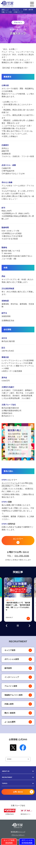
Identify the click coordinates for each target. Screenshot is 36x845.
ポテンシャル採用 (11, 659)
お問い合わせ (18, 792)
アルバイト (15, 9)
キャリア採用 (9, 650)
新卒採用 (8, 668)
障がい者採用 (9, 713)
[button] (7, 625)
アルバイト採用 (10, 686)
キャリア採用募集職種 (9, 841)
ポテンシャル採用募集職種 (27, 841)
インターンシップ (11, 677)
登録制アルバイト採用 (13, 695)
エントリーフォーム (10, 483)
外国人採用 (9, 704)
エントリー (18, 539)
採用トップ (5, 9)
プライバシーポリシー (18, 835)
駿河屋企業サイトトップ (18, 832)
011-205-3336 (22, 556)
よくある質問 (9, 722)
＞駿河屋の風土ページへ (17, 453)
